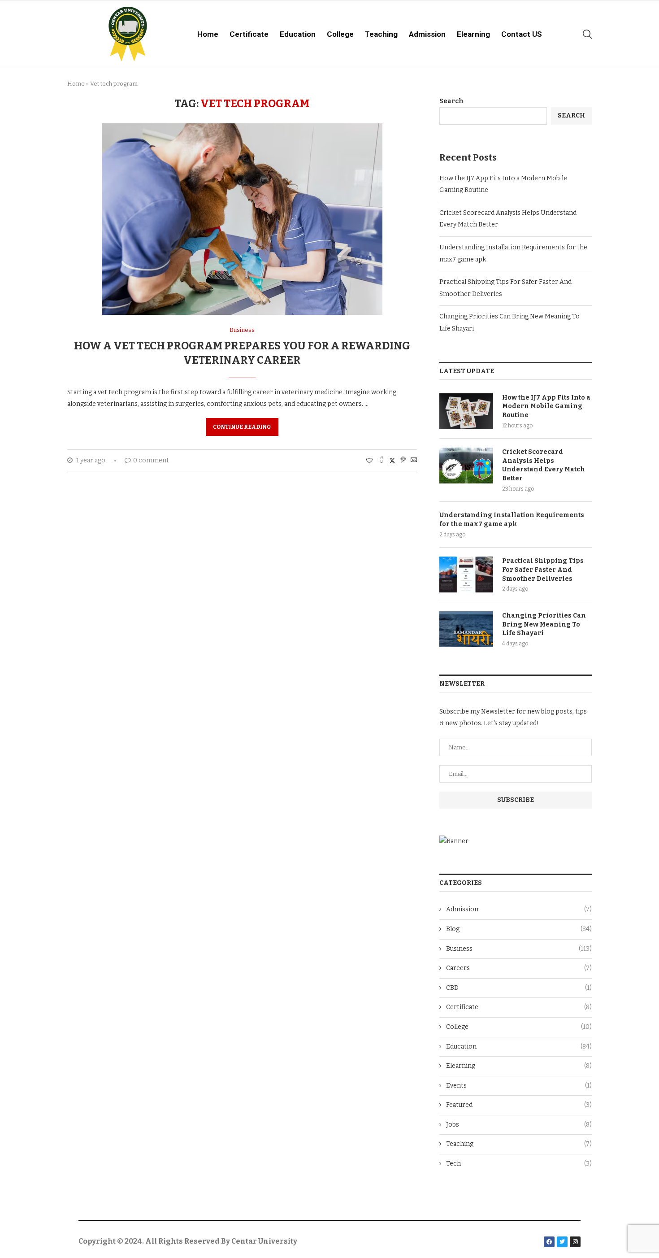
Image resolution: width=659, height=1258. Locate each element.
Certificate (249, 34)
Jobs (519, 1124)
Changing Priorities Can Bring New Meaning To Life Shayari (544, 624)
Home (207, 34)
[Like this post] (369, 461)
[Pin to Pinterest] (403, 461)
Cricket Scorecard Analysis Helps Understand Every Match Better (543, 465)
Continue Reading (242, 427)
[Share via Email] (414, 461)
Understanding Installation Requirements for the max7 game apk (511, 519)
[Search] (587, 34)
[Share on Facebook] (381, 461)
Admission (427, 34)
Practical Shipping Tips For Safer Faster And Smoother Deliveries (543, 569)
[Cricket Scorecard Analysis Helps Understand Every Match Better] (466, 465)
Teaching (381, 34)
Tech (519, 1163)
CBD (519, 988)
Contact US (521, 34)
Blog (519, 929)
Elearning (473, 34)
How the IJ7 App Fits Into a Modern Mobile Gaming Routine (546, 406)
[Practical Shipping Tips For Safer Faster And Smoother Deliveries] (466, 574)
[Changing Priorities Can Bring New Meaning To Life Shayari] (466, 629)
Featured (519, 1105)
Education (298, 34)
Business (519, 949)
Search (451, 101)
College (340, 34)
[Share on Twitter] (392, 461)
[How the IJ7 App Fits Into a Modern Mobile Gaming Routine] (466, 411)
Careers (519, 968)
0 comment (151, 460)
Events (519, 1085)
